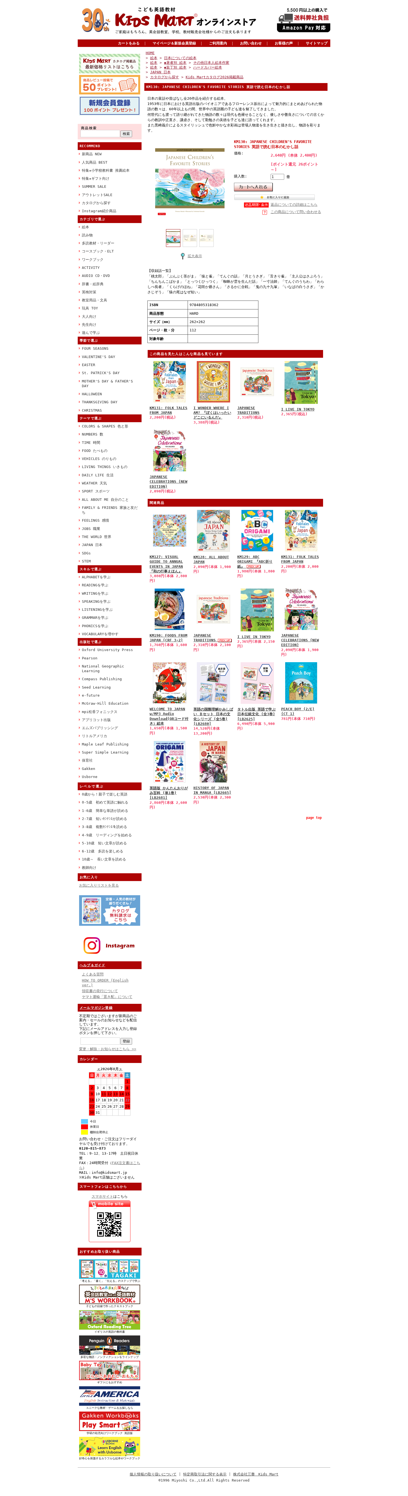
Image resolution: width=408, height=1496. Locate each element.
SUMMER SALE (94, 186)
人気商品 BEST (94, 162)
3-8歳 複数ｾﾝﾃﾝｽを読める (104, 827)
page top (314, 818)
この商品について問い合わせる (296, 212)
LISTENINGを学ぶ (97, 609)
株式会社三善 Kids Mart (255, 1474)
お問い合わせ (251, 43)
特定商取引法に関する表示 (204, 1474)
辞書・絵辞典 (93, 284)
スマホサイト (102, 1196)
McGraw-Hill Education (105, 703)
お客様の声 (284, 43)
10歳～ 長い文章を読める (104, 859)
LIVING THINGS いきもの (104, 467)
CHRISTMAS (92, 410)
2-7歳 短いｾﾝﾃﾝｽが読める (104, 819)
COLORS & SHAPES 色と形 (105, 426)
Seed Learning (96, 687)
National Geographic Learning (103, 668)
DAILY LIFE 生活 (98, 475)
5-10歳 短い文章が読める (104, 843)
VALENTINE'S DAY (98, 357)
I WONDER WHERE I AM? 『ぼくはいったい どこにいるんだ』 (212, 413)
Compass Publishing (102, 679)
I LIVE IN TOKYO (297, 409)
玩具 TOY (90, 308)
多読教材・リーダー (98, 243)
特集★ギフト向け (95, 178)
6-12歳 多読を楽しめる (102, 851)
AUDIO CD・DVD (96, 276)
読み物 (87, 235)
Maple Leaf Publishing (105, 744)
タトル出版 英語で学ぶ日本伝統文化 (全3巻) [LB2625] (256, 714)
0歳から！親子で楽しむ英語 (104, 794)
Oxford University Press (107, 650)
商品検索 (89, 128)
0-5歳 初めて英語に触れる (105, 802)
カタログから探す (96, 203)
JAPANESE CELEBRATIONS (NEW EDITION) (168, 482)
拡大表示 (195, 256)
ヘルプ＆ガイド (92, 965)
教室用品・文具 (94, 300)
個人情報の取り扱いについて (153, 1474)
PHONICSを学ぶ (95, 626)
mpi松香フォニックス (99, 712)
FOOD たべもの (94, 451)
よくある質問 (93, 974)
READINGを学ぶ (95, 585)
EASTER (88, 365)
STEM (86, 561)
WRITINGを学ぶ (95, 593)
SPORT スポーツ (96, 491)
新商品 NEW (92, 154)
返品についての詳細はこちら (294, 204)
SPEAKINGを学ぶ (96, 601)
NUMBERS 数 (92, 434)
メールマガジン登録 (96, 1008)
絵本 (85, 227)
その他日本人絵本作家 (211, 63)
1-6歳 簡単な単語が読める (105, 811)
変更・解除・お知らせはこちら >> (107, 1049)
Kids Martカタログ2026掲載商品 (214, 77)
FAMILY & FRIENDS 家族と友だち (110, 510)
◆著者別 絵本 (175, 63)
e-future (91, 695)
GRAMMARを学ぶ (95, 618)
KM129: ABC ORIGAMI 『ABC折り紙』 (255, 562)
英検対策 (89, 292)
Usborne (89, 777)
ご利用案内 (218, 43)
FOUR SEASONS (95, 348)
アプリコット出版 (96, 720)
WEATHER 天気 (94, 483)
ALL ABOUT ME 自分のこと (105, 499)
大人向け (89, 316)
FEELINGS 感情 (95, 520)
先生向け (89, 324)
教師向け (89, 867)
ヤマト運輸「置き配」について (107, 997)
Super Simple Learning (105, 752)
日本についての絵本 (180, 58)
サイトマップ (317, 43)
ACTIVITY (91, 268)
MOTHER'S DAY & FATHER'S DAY (107, 383)
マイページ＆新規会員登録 (174, 43)
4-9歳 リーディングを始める (107, 835)
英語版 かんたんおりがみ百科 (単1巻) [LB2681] (169, 793)
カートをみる (129, 43)
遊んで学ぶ (91, 333)
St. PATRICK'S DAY (101, 373)
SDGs (86, 553)
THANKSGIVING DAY (99, 402)
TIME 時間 (91, 443)
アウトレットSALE (97, 195)
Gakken (88, 769)
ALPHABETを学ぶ (96, 577)
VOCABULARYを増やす (100, 634)
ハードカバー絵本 (207, 67)
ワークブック (93, 259)
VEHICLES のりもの (99, 459)
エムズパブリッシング (100, 728)
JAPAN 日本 (92, 545)
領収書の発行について (100, 991)
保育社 (87, 760)
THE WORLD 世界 (96, 537)
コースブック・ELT (98, 251)
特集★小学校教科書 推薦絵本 (106, 170)
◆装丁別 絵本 (175, 67)
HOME (150, 53)
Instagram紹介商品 (99, 211)
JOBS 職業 (91, 529)
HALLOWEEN (92, 394)
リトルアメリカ (94, 736)
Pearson (89, 658)
